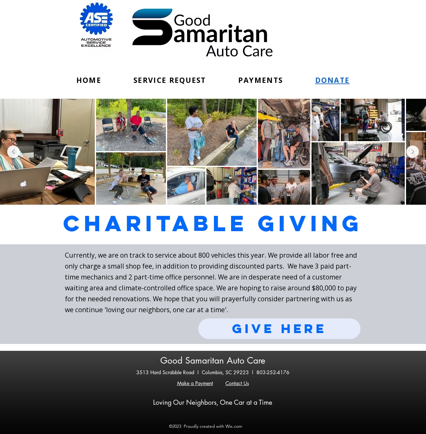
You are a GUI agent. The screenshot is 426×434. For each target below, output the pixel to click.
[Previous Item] (13, 151)
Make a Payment (195, 383)
